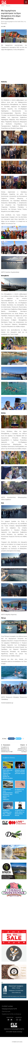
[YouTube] (11, 1019)
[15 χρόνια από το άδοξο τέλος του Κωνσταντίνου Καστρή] (20, 805)
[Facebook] (8, 1019)
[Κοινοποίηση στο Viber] (17, 1019)
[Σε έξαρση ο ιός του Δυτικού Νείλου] (20, 784)
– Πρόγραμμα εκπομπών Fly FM (9, 1008)
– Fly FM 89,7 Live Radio (7, 1006)
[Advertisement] (14, 66)
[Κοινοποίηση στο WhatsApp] (20, 1019)
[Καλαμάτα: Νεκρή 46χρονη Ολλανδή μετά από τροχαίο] (20, 765)
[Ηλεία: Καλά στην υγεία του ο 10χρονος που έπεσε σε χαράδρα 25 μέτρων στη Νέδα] (8, 765)
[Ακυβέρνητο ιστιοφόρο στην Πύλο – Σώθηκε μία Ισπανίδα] (8, 805)
